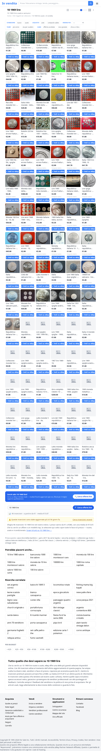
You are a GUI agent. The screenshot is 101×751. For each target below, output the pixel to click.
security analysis (68, 538)
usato (27, 23)
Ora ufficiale (57, 717)
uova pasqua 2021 (84, 600)
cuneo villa (35, 600)
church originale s (15, 607)
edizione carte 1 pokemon (60, 632)
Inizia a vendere (35, 703)
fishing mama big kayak (84, 586)
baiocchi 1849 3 (37, 584)
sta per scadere (28, 27)
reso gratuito (62, 27)
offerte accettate (49, 27)
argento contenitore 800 (83, 609)
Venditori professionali (38, 710)
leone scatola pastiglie (13, 594)
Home (9, 16)
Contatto (79, 703)
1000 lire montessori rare (60, 556)
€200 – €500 (59, 649)
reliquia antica (13, 638)
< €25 (9, 649)
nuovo (19, 23)
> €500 (71, 649)
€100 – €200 (45, 649)
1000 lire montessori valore (15, 563)
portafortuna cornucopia (36, 609)
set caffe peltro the (37, 632)
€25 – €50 (19, 649)
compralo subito (53, 23)
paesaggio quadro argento (61, 601)
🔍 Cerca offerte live (83, 507)
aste (42, 23)
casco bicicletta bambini (27, 538)
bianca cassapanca (35, 594)
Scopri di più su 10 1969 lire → (39, 530)
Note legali (9, 707)
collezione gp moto (85, 538)
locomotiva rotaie (61, 584)
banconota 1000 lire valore (37, 556)
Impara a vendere (36, 707)
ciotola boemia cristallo (83, 616)
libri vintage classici (58, 609)
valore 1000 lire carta (14, 571)
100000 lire (58, 562)
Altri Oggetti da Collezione (22, 16)
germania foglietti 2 (15, 632)
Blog (78, 710)
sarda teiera (12, 615)
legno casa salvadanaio (12, 601)
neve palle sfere (83, 592)
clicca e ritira (75, 27)
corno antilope (83, 630)
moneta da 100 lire (85, 554)
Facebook (80, 707)
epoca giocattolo (61, 592)
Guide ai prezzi (11, 703)
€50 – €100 (31, 649)
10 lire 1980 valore (15, 554)
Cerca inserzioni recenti (82, 519)
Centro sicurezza (59, 710)
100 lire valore (36, 569)
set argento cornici (12, 586)
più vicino (16, 27)
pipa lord (57, 622)
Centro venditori (35, 714)
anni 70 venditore (15, 622)
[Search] (90, 3)
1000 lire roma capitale (83, 563)
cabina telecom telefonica (15, 540)
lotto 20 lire (33, 540)
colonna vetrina (62, 540)
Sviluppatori (57, 706)
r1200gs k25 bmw (77, 540)
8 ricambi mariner (38, 615)
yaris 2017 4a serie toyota (49, 538)
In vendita (9, 3)
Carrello (8, 725)
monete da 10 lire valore (38, 563)
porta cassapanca (38, 622)
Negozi (8, 722)
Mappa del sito (58, 713)
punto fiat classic (47, 540)
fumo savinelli (36, 638)
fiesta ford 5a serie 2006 (59, 616)
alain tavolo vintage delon (82, 624)
